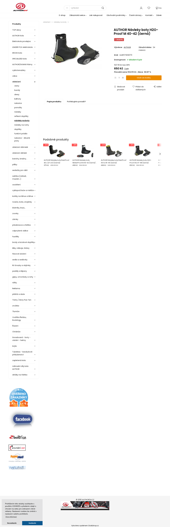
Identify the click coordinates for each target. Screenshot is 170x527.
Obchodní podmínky (116, 15)
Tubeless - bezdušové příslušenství (22, 353)
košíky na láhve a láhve (22, 196)
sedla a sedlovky (19, 259)
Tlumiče (15, 311)
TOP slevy (16, 30)
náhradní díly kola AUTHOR (20, 367)
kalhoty (17, 99)
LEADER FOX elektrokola (22, 47)
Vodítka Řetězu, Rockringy (19, 318)
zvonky (15, 213)
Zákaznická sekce (77, 15)
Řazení (15, 326)
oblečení (16, 81)
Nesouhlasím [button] (12, 523)
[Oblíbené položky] (149, 7)
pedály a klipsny (19, 271)
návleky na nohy (21, 125)
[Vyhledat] (66, 7)
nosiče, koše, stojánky (22, 202)
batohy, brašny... (19, 158)
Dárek (159, 15)
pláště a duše (18, 294)
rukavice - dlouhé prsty (22, 139)
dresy (16, 94)
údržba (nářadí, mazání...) (19, 177)
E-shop (62, 15)
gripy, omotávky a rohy (22, 277)
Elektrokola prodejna (21, 41)
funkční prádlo (20, 133)
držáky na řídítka (19, 375)
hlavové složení (19, 254)
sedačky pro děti (20, 170)
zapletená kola (19, 360)
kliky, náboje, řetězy (20, 248)
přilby (14, 164)
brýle (14, 346)
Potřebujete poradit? (76, 101)
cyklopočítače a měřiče (23, 190)
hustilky (15, 236)
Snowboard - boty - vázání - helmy (21, 338)
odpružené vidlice (20, 230)
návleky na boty (21, 120)
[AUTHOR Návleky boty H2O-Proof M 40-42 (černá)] (75, 50)
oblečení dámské (20, 147)
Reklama (16, 288)
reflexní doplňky (21, 116)
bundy (17, 90)
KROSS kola (17, 53)
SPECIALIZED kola (19, 58)
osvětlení (16, 184)
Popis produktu (54, 101)
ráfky (14, 282)
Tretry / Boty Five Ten (21, 300)
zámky (15, 219)
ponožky (18, 107)
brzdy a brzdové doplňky (23, 242)
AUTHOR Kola (18, 35)
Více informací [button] (11, 517)
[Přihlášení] (141, 7)
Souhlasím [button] (32, 523)
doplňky (17, 129)
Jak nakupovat (96, 15)
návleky (17, 112)
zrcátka (15, 305)
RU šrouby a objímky (21, 265)
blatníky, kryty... (19, 208)
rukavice (18, 103)
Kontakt (148, 15)
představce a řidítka (21, 225)
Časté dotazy (135, 15)
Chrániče (16, 331)
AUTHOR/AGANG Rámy (22, 64)
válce (14, 76)
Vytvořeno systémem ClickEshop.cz (85, 526)
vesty (16, 86)
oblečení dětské (19, 153)
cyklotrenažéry (18, 70)
